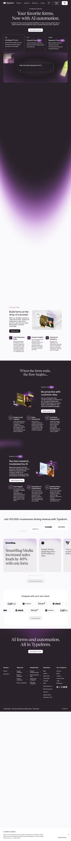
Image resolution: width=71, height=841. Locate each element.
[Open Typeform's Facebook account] (57, 662)
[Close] (68, 834)
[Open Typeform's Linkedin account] (66, 662)
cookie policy (16, 838)
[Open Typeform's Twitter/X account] (59, 662)
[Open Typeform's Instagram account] (62, 662)
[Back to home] (8, 3)
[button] (20, 3)
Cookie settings (7, 684)
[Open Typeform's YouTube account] (64, 662)
